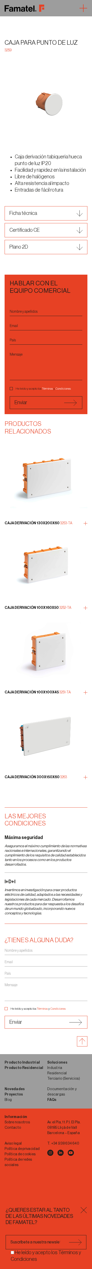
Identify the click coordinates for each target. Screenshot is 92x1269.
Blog (8, 1100)
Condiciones (63, 388)
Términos (47, 388)
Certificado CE (24, 230)
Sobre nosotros (17, 1122)
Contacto (13, 1128)
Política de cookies (20, 1154)
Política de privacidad (22, 1149)
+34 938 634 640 (65, 1143)
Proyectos (14, 1094)
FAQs (51, 1100)
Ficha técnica (23, 213)
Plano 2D (18, 247)
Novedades (15, 1089)
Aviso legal (13, 1143)
